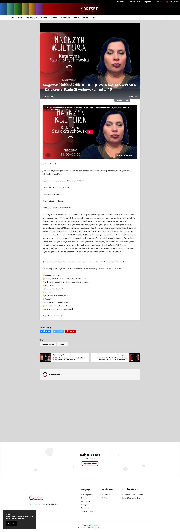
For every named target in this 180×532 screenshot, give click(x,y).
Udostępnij (46, 331)
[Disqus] (90, 410)
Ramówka (159, 2)
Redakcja (84, 505)
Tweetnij (59, 331)
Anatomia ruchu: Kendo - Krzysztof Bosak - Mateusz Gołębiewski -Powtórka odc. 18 (112, 359)
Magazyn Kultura (48, 344)
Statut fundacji (85, 501)
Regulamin (84, 498)
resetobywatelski (49, 97)
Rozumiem (11, 523)
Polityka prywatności (87, 495)
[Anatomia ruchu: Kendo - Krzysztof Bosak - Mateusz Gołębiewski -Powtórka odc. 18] (133, 357)
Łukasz (100, 528)
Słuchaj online (173, 2)
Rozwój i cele (85, 508)
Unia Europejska (31, 18)
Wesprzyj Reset (135, 2)
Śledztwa (44, 18)
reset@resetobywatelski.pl (132, 498)
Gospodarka (65, 18)
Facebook (107, 495)
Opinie (94, 18)
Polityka (54, 18)
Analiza (85, 18)
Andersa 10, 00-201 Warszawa (134, 495)
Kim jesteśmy (121, 2)
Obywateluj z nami (90, 463)
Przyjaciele (147, 2)
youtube (63, 344)
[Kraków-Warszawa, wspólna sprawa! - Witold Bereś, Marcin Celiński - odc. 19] (46, 357)
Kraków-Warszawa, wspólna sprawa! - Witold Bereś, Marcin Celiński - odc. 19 (69, 359)
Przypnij (71, 331)
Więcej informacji (20, 518)
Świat (20, 18)
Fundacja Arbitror (92, 525)
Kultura (76, 18)
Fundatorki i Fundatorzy (88, 511)
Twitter (106, 498)
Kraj (12, 18)
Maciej (94, 528)
